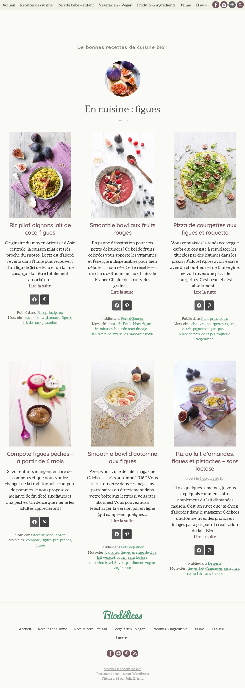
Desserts (214, 563)
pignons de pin (205, 329)
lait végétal (106, 557)
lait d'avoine (102, 334)
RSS (134, 653)
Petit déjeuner (132, 318)
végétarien (205, 339)
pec (56, 540)
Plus (232, 4)
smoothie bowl (141, 334)
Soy (117, 563)
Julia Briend (135, 678)
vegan (150, 563)
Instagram (224, 4)
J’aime (185, 5)
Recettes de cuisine (36, 5)
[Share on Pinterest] (44, 299)
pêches (65, 540)
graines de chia (144, 552)
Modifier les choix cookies (122, 669)
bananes (112, 552)
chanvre (198, 324)
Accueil (8, 5)
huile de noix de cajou (132, 329)
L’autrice (122, 638)
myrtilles (120, 334)
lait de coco (32, 322)
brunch (116, 324)
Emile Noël (132, 324)
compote (33, 540)
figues (67, 317)
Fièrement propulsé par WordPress (122, 674)
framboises (104, 329)
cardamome (50, 317)
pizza (222, 329)
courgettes (215, 324)
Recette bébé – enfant (75, 5)
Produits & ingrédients (156, 5)
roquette (223, 334)
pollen (122, 557)
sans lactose (137, 557)
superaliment (133, 563)
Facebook (215, 4)
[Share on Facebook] (34, 299)
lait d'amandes (210, 568)
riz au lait (194, 574)
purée (40, 545)
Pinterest (126, 653)
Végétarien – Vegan (115, 5)
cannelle (32, 317)
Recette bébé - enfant (50, 535)
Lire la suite (40, 285)
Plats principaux (50, 312)
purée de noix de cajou (197, 334)
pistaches (49, 322)
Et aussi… (219, 629)
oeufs (186, 329)
